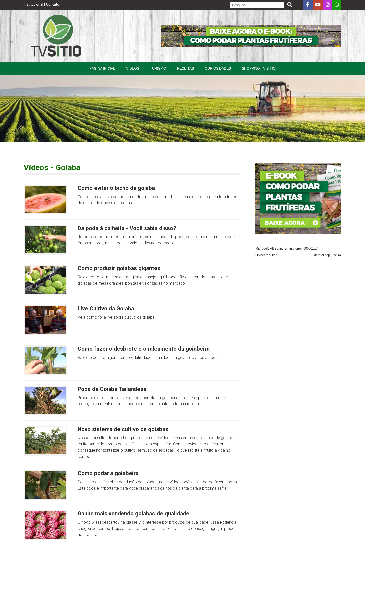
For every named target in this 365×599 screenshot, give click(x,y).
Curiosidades (218, 68)
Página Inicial (102, 68)
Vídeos (132, 68)
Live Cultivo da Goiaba (106, 308)
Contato (52, 4)
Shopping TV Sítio (259, 68)
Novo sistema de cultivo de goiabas (123, 429)
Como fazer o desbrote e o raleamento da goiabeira (144, 348)
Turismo (158, 68)
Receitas (185, 68)
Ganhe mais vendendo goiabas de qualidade (133, 513)
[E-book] (251, 45)
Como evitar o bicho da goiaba (116, 188)
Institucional (33, 4)
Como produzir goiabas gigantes (119, 268)
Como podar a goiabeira (108, 473)
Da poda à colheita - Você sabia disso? (127, 228)
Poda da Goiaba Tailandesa (112, 389)
